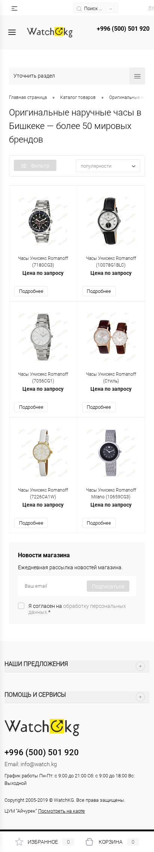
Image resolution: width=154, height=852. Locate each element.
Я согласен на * (77, 609)
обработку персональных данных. (77, 609)
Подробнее (31, 291)
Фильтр (40, 166)
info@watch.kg (39, 764)
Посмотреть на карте (61, 811)
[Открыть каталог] (11, 32)
